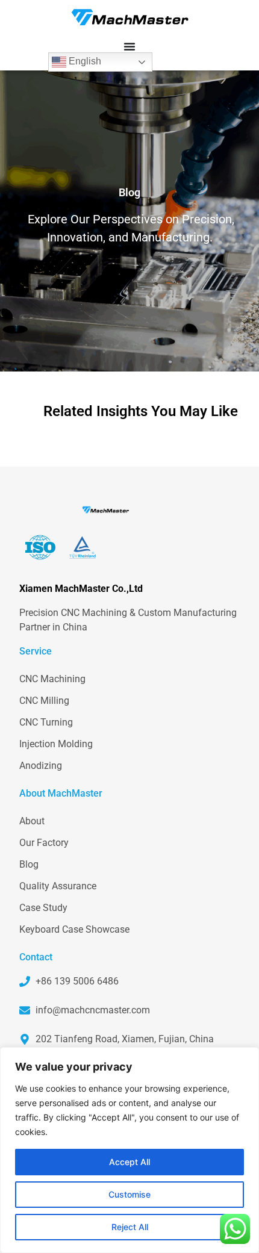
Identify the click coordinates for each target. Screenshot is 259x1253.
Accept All (129, 1162)
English (83, 61)
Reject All (129, 1227)
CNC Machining (52, 679)
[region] (129, 1150)
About (32, 821)
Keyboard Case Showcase (74, 929)
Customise (129, 1194)
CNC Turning (46, 722)
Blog (29, 864)
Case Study (43, 907)
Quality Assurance (57, 886)
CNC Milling (44, 700)
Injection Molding (56, 744)
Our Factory (44, 842)
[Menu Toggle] (129, 46)
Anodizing (40, 765)
